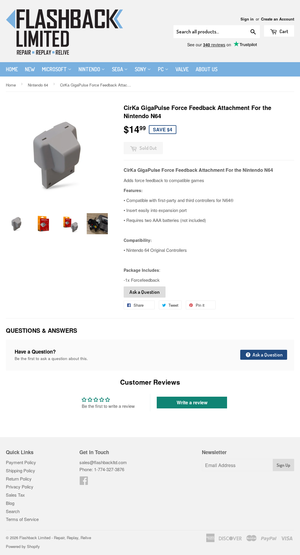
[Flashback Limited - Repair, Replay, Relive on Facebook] (83, 482)
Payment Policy (21, 462)
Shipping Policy (20, 470)
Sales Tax (15, 495)
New (30, 69)
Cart (283, 31)
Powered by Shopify (23, 546)
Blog (10, 503)
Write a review (192, 402)
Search (13, 511)
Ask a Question (144, 292)
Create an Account (277, 19)
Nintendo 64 (38, 85)
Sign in (247, 19)
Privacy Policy (19, 486)
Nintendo (90, 69)
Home (12, 69)
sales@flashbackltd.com (103, 462)
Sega (118, 69)
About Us (206, 69)
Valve (182, 69)
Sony (141, 69)
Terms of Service (22, 519)
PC (161, 69)
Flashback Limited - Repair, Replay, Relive (55, 537)
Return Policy (19, 479)
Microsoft (55, 69)
